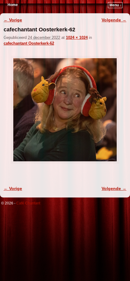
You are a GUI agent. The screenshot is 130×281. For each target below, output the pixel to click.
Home (13, 5)
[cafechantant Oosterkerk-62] (65, 110)
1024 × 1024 (77, 37)
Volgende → (114, 19)
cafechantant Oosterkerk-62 (29, 43)
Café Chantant (28, 203)
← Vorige (13, 19)
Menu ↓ (115, 5)
